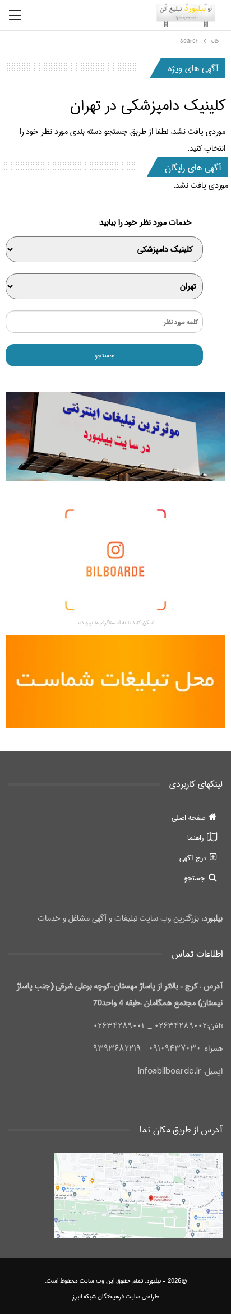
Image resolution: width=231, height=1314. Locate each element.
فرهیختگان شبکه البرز (98, 1296)
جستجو (194, 878)
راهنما (195, 837)
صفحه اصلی (188, 817)
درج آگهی (192, 858)
